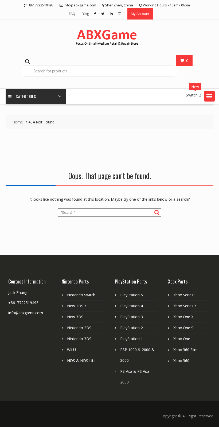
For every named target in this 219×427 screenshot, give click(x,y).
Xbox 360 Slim (185, 349)
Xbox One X (183, 316)
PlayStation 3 (131, 316)
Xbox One (181, 338)
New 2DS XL (78, 305)
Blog (85, 13)
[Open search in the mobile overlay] (99, 66)
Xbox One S (183, 327)
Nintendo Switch (81, 294)
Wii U (71, 349)
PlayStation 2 (131, 327)
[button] (209, 96)
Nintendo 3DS (79, 338)
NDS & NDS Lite (81, 360)
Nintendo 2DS (79, 327)
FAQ (72, 13)
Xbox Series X (185, 305)
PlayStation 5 (131, 294)
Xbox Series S (185, 294)
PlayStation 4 (131, 305)
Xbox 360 (181, 360)
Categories (26, 96)
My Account (140, 13)
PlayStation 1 (131, 338)
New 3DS (75, 316)
